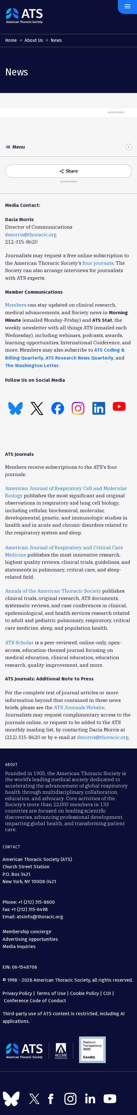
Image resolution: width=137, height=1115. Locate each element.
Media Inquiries (19, 946)
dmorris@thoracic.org (31, 235)
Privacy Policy (17, 993)
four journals (98, 263)
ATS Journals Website (79, 707)
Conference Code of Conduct (34, 1001)
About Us (34, 40)
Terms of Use (51, 993)
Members (15, 305)
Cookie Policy (84, 993)
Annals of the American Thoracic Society (53, 591)
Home (11, 40)
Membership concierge (27, 931)
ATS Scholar (19, 643)
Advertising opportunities (30, 939)
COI (107, 993)
